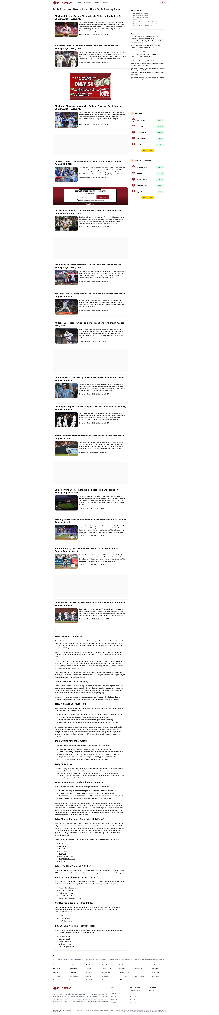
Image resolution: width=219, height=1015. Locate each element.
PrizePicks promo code (66, 921)
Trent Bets (105, 980)
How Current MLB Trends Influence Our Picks (145, 21)
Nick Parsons (89, 972)
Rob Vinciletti (155, 972)
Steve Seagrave (139, 976)
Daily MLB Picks (137, 19)
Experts (113, 990)
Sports (97, 2)
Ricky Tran (138, 972)
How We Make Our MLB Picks (141, 15)
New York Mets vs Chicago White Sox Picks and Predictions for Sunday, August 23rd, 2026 (147, 64)
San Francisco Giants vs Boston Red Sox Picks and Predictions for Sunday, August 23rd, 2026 (145, 60)
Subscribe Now (103, 197)
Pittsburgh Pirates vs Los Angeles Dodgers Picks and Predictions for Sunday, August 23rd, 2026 (145, 46)
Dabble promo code (65, 916)
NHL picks (62, 848)
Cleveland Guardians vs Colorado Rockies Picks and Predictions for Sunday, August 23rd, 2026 (145, 55)
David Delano (138, 964)
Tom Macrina (72, 980)
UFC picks (62, 854)
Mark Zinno (155, 968)
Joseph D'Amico (106, 968)
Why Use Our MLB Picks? (140, 13)
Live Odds (113, 1002)
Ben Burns (56, 964)
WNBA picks (63, 851)
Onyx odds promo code (67, 947)
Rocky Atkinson (57, 976)
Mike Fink (55, 972)
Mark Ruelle (138, 968)
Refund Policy (134, 1000)
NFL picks (62, 843)
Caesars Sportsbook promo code (70, 898)
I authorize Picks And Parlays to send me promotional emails (91, 200)
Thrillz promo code (65, 941)
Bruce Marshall (90, 964)
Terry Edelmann (156, 976)
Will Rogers (122, 980)
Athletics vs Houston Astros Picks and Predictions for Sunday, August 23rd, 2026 (147, 73)
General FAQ (133, 1003)
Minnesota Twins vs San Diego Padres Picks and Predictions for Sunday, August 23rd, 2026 (147, 41)
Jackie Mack (56, 968)
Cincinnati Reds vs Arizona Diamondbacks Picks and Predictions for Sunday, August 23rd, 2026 (145, 37)
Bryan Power (105, 964)
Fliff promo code (64, 936)
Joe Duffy (88, 968)
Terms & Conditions (90, 203)
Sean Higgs (89, 976)
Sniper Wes (105, 976)
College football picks (66, 856)
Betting (105, 2)
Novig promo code (65, 944)
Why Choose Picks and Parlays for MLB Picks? (145, 23)
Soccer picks (63, 861)
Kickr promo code (65, 939)
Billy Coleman (73, 964)
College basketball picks (67, 859)
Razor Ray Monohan (124, 972)
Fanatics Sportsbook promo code (70, 888)
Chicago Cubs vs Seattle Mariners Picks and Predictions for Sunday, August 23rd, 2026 (147, 50)
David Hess (155, 964)
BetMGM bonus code (66, 895)
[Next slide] (54, 629)
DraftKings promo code (66, 890)
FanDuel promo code (66, 893)
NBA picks (62, 846)
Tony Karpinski (90, 980)
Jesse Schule (73, 968)
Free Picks (61, 652)
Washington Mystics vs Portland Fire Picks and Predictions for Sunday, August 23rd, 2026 (147, 69)
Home (79, 2)
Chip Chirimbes (123, 964)
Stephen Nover (123, 976)
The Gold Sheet (57, 980)
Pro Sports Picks (106, 972)
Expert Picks (87, 2)
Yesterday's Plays (115, 993)
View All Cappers (147, 150)
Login (163, 2)
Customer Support (135, 990)
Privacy (132, 993)
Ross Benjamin (73, 976)
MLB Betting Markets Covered (141, 17)
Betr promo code (64, 918)
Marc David (122, 968)
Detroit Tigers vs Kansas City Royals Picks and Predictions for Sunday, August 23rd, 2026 (147, 78)
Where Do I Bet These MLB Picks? (142, 26)
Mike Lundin (72, 972)
